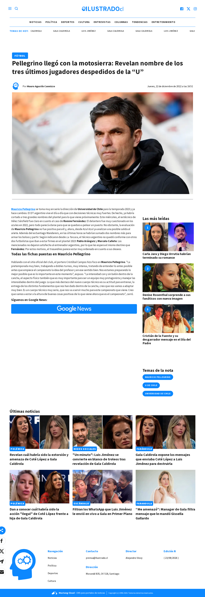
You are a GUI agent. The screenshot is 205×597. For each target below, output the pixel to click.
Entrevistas (102, 22)
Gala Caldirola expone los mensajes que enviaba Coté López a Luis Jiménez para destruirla (163, 459)
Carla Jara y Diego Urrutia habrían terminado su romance (167, 255)
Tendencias (140, 22)
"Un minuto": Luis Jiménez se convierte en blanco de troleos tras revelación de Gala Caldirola (99, 459)
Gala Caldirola (49, 31)
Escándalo (81, 503)
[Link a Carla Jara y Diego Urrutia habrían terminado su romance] (168, 237)
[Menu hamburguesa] (10, 9)
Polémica (17, 448)
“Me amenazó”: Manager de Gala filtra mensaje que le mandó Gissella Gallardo (165, 513)
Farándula (144, 448)
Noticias (35, 22)
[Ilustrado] (102, 9)
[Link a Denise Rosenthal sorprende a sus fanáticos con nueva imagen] (168, 277)
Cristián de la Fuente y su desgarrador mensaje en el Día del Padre (167, 339)
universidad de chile (158, 393)
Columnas (121, 22)
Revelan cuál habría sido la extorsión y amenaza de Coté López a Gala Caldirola (39, 459)
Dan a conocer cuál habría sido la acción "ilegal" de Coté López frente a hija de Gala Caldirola (39, 513)
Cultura (84, 22)
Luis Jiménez (76, 31)
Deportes (68, 22)
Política (51, 22)
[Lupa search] (16, 9)
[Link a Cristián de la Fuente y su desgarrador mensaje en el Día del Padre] (168, 318)
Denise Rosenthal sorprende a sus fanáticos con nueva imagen (167, 296)
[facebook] (182, 9)
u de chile (151, 385)
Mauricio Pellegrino (158, 377)
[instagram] (195, 9)
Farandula (144, 503)
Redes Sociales (85, 448)
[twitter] (188, 9)
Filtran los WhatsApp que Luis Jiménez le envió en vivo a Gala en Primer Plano (102, 511)
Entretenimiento (164, 22)
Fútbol (20, 55)
